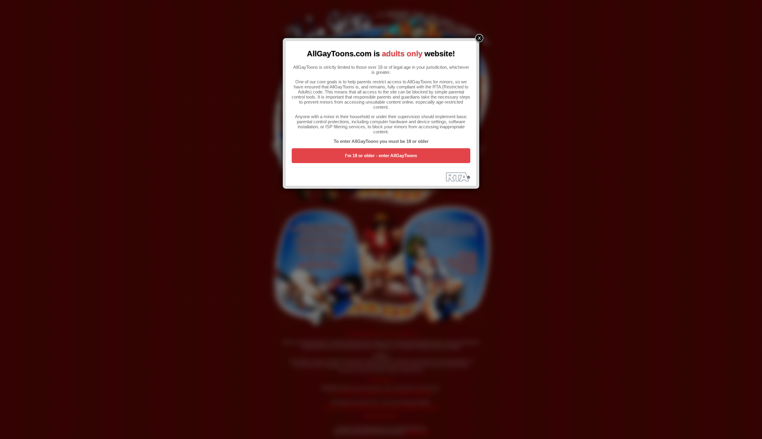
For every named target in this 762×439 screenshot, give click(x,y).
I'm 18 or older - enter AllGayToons (381, 155)
